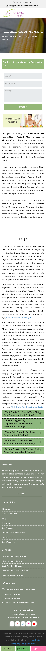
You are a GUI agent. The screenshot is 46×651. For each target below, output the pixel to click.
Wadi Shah (16, 407)
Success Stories (9, 514)
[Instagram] (28, 623)
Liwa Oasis (38, 407)
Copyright (7, 633)
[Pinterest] (17, 623)
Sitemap (6, 523)
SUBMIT (23, 107)
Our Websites (8, 542)
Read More (21, 494)
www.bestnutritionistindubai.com (23, 617)
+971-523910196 (23, 2)
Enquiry (39, 649)
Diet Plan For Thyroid (12, 566)
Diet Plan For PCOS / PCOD (15, 571)
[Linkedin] (23, 623)
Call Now (8, 649)
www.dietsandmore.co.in (23, 614)
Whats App (24, 649)
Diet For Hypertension (12, 575)
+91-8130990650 (12, 598)
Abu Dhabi (27, 407)
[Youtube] (34, 623)
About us (6, 509)
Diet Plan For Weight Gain (14, 556)
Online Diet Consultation (13, 532)
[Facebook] (12, 623)
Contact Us (7, 537)
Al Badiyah (26, 317)
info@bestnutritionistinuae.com (23, 5)
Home (5, 36)
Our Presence (8, 528)
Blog (4, 518)
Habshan (16, 317)
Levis (8, 317)
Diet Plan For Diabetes (12, 561)
